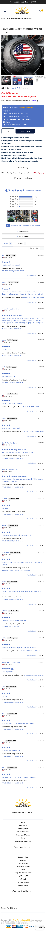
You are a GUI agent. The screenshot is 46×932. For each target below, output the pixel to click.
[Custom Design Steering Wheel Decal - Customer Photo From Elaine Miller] (11, 219)
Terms (23, 838)
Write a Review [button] (24, 231)
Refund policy (23, 885)
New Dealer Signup (23, 866)
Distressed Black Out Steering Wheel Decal (15, 456)
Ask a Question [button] (24, 236)
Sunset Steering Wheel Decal (11, 651)
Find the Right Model (26, 107)
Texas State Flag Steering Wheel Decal (14, 624)
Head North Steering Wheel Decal (12, 431)
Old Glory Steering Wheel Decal (12, 297)
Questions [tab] (19, 244)
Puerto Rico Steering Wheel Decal (12, 675)
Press (23, 869)
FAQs (23, 822)
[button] (39, 276)
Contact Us (23, 825)
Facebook (9, 901)
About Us (23, 860)
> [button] (30, 792)
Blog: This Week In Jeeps (23, 873)
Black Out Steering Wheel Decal (12, 268)
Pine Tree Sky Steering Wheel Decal (13, 512)
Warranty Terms (23, 829)
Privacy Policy (23, 857)
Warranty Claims (23, 832)
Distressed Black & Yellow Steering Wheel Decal (17, 485)
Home (3, 18)
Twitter (4, 901)
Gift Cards (23, 879)
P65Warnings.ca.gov (39, 173)
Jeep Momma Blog (23, 876)
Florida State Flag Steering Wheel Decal (14, 380)
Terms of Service (23, 882)
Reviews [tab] (5, 244)
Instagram (18, 901)
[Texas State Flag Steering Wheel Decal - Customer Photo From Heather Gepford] (34, 219)
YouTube (13, 901)
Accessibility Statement (23, 841)
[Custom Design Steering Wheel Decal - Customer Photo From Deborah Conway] (19, 213)
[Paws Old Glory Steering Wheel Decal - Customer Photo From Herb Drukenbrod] (34, 213)
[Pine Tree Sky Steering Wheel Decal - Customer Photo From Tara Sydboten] (26, 219)
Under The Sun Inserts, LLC (21, 920)
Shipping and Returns (23, 835)
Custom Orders (23, 863)
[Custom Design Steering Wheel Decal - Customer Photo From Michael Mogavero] (11, 213)
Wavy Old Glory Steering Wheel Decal (14, 326)
